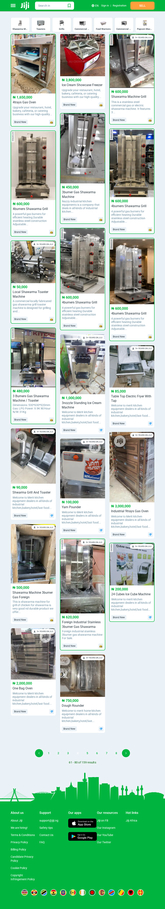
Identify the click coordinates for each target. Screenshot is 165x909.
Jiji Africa (131, 820)
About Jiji (16, 820)
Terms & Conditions (23, 835)
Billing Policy (18, 849)
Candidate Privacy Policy (22, 858)
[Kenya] (24, 892)
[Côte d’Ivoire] (82, 892)
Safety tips (46, 827)
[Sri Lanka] (102, 892)
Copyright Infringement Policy (23, 877)
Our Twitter (104, 842)
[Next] (126, 753)
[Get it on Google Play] (82, 837)
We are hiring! (19, 827)
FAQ (42, 842)
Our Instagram (106, 827)
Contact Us (46, 835)
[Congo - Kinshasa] (111, 892)
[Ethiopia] (63, 892)
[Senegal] (73, 892)
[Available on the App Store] (82, 824)
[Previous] (39, 753)
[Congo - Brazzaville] (121, 892)
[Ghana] (53, 892)
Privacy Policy (19, 842)
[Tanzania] (44, 892)
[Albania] (131, 892)
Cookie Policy (19, 868)
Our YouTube (105, 835)
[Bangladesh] (92, 892)
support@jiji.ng (48, 820)
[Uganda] (34, 892)
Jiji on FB (102, 820)
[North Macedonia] (140, 892)
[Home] (25, 6)
